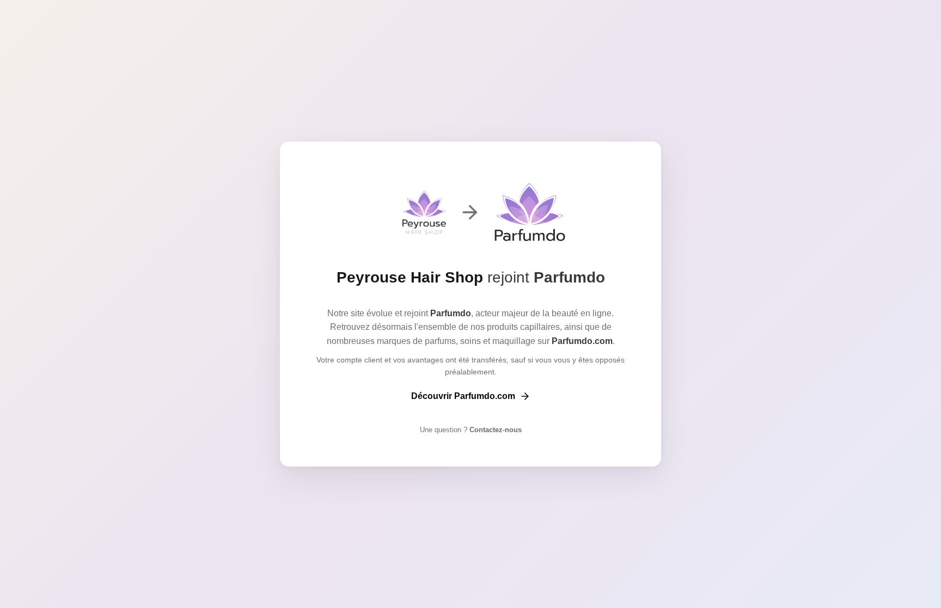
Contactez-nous (494, 430)
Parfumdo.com (582, 341)
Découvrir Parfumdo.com (463, 396)
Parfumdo (569, 277)
